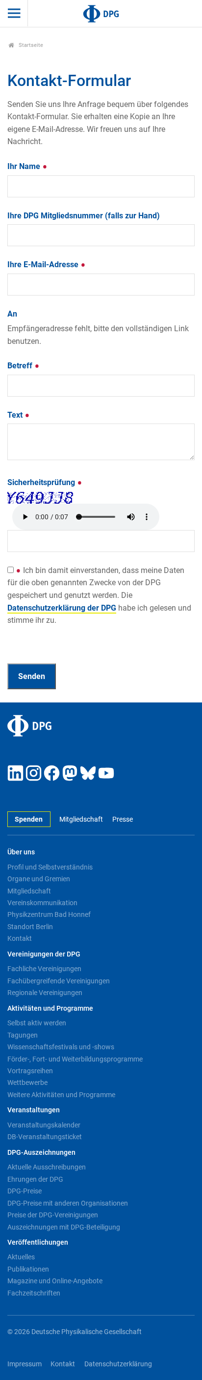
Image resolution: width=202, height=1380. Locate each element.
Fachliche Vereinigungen (44, 969)
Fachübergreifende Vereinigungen (58, 981)
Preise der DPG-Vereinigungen (52, 1215)
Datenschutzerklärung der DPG (61, 608)
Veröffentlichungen (37, 1242)
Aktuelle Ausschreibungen (46, 1167)
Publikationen (28, 1269)
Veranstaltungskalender (43, 1125)
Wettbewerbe (27, 1082)
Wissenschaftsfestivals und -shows (60, 1047)
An (12, 313)
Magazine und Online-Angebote (54, 1281)
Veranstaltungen (33, 1110)
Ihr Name (24, 166)
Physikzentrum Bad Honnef (49, 914)
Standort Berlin (30, 927)
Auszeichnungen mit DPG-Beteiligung (63, 1227)
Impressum (24, 1364)
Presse (122, 819)
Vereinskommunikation (42, 903)
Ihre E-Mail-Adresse (43, 264)
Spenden (29, 819)
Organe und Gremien (38, 879)
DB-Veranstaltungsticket (44, 1137)
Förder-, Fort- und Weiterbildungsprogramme (75, 1059)
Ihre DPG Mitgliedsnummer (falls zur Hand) (83, 215)
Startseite (30, 45)
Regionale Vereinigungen (44, 993)
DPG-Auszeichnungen (41, 1152)
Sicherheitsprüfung (42, 482)
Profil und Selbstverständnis (50, 867)
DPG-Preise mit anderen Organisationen (67, 1203)
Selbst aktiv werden (36, 1023)
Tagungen (22, 1035)
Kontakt (19, 938)
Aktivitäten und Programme (50, 1008)
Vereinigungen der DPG (43, 954)
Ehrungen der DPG (35, 1179)
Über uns (21, 852)
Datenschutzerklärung (118, 1364)
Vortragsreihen (30, 1071)
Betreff (20, 365)
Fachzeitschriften (33, 1293)
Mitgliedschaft (81, 819)
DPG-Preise (24, 1191)
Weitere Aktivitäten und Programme (61, 1095)
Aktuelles (21, 1257)
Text (16, 415)
